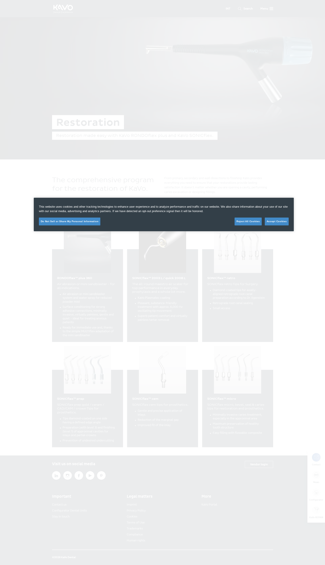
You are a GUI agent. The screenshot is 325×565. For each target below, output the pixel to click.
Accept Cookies (277, 221)
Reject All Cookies (248, 221)
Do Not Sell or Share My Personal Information (70, 221)
